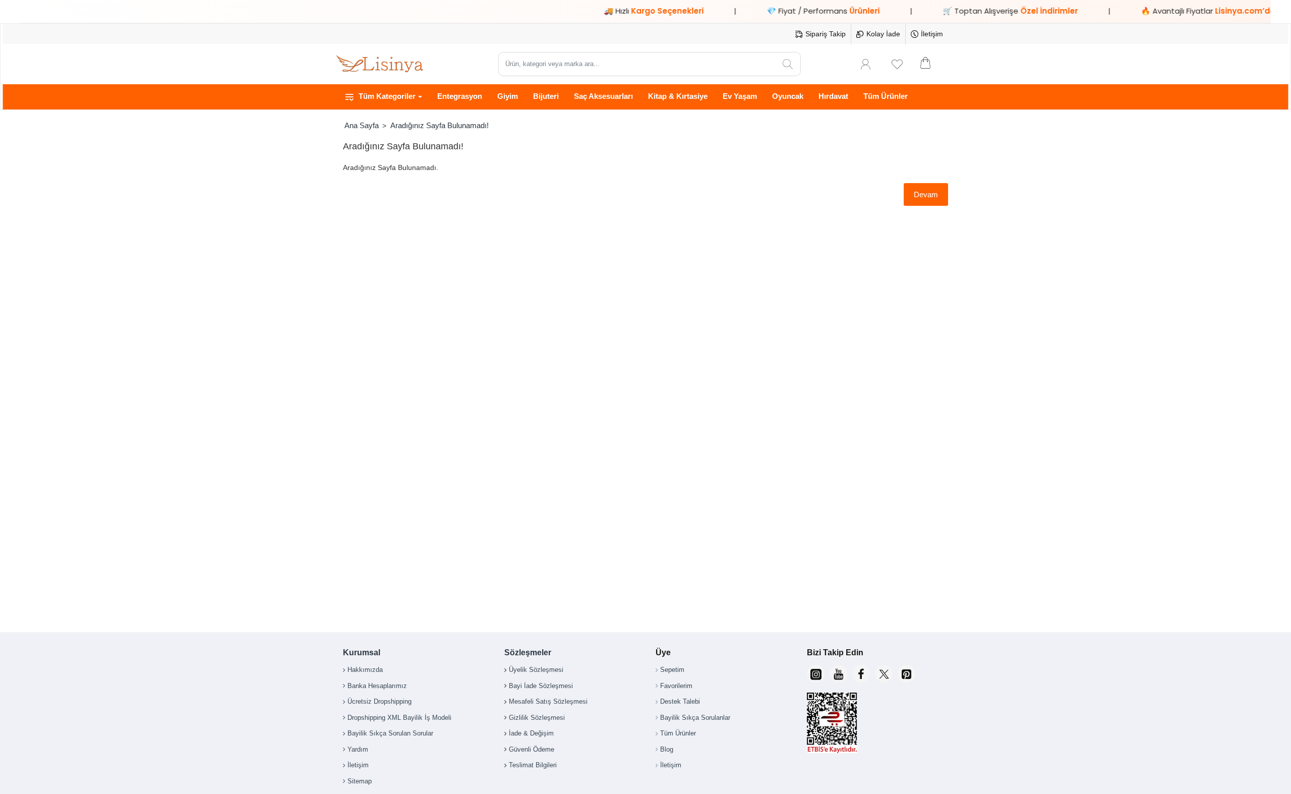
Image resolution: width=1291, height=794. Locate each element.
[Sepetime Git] (932, 64)
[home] (361, 125)
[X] (884, 674)
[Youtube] (838, 674)
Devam (926, 194)
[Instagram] (816, 674)
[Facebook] (861, 674)
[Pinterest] (906, 674)
